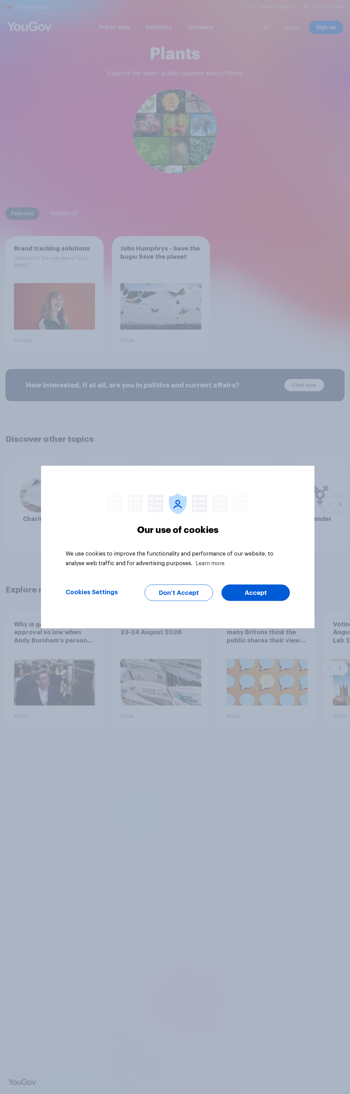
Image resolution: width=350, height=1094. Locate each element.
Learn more (210, 563)
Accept (256, 593)
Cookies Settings (92, 592)
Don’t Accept (179, 593)
